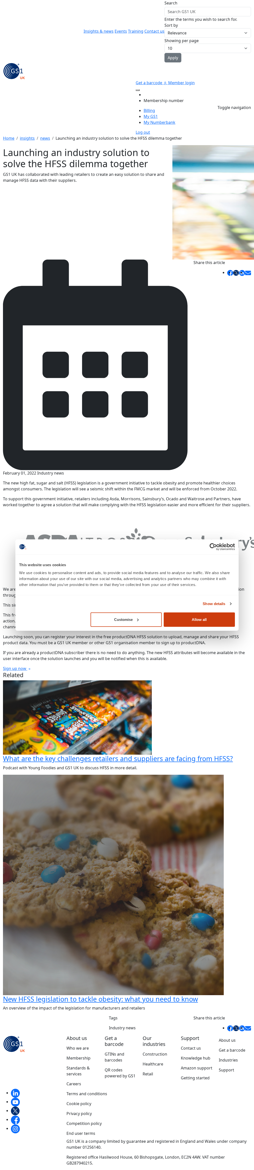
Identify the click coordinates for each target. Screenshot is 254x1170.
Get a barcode (149, 82)
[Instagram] (15, 1128)
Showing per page (181, 40)
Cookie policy (78, 1103)
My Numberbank (159, 122)
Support (226, 1070)
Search (170, 3)
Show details (214, 604)
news (45, 138)
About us (227, 1040)
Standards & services (78, 1071)
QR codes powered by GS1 (120, 1073)
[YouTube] (15, 1101)
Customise (123, 619)
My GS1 (151, 116)
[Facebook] (15, 1119)
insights (27, 138)
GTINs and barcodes (114, 1057)
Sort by (171, 25)
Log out (143, 132)
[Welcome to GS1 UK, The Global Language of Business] (14, 70)
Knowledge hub (195, 1058)
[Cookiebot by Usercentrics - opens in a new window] (213, 547)
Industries (228, 1060)
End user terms (80, 1133)
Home (8, 138)
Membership (78, 1058)
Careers (73, 1084)
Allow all (199, 619)
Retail (148, 1074)
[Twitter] (15, 1110)
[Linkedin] (15, 1092)
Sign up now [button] (15, 668)
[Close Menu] (138, 90)
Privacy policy (79, 1113)
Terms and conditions (86, 1093)
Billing (149, 110)
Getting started (195, 1078)
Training (135, 31)
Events (121, 31)
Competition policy (84, 1123)
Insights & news (99, 31)
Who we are (77, 1048)
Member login (181, 82)
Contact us (154, 31)
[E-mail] (248, 272)
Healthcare (153, 1064)
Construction (155, 1054)
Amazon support (196, 1068)
